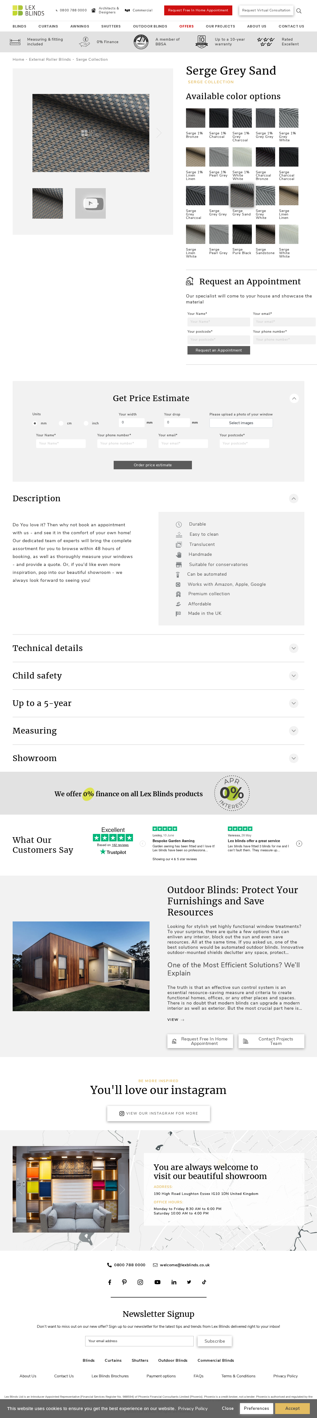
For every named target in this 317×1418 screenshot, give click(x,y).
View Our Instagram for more (162, 1113)
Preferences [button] (256, 1408)
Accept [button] (292, 1408)
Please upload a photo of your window (241, 414)
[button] (158, 132)
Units (36, 414)
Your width (128, 414)
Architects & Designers (109, 10)
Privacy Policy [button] (193, 1409)
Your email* (262, 314)
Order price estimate (153, 465)
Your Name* (197, 314)
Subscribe (215, 1341)
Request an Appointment (219, 350)
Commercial (143, 10)
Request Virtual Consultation (266, 10)
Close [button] (228, 1408)
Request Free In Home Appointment (198, 10)
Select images (241, 423)
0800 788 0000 (130, 1265)
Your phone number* (270, 331)
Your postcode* (200, 331)
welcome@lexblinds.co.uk (185, 1265)
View (173, 1019)
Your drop (172, 414)
